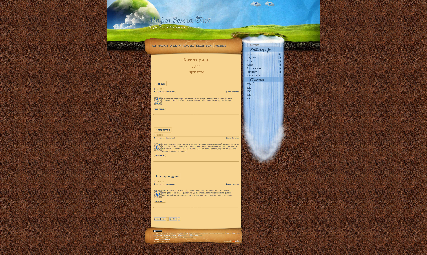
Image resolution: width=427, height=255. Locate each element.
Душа (264, 61)
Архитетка (162, 130)
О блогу (175, 45)
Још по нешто (264, 68)
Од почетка (160, 45)
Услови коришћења (161, 239)
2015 (249, 94)
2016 (249, 91)
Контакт (220, 45)
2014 (249, 98)
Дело (264, 54)
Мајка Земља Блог (179, 20)
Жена (264, 64)
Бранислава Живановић (165, 92)
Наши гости (264, 75)
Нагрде (160, 83)
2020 (249, 84)
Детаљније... (160, 109)
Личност (264, 71)
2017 (249, 87)
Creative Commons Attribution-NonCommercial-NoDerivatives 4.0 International (196, 234)
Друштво (264, 57)
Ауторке (188, 45)
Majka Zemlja (185, 233)
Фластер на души (167, 176)
